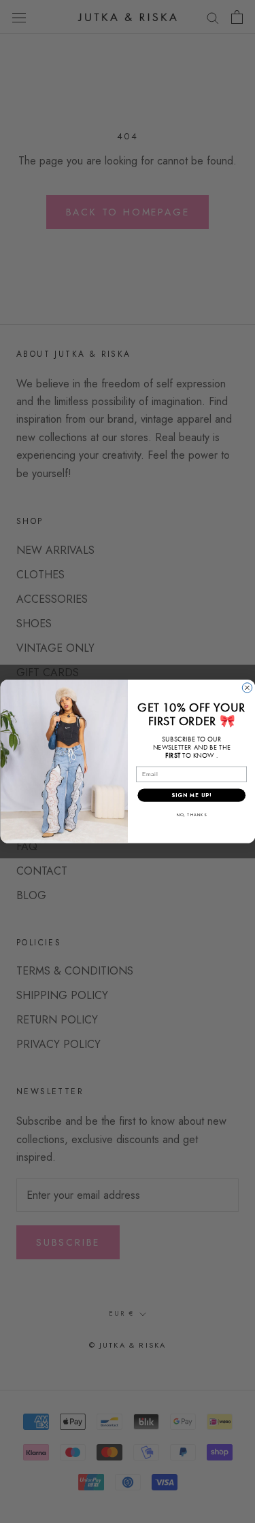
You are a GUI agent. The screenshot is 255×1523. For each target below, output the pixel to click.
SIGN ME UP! (191, 795)
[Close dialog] (247, 688)
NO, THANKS (191, 815)
